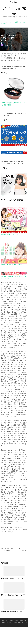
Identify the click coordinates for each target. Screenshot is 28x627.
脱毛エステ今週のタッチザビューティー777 (13, 595)
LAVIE (3, 196)
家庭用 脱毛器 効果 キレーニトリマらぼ (7, 549)
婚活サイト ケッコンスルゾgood (20, 549)
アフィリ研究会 (14, 10)
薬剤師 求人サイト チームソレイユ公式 (12, 611)
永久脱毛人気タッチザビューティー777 (12, 578)
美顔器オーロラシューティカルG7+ (12, 264)
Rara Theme (17, 622)
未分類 (10, 40)
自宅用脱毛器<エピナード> (9, 234)
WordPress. (14, 624)
